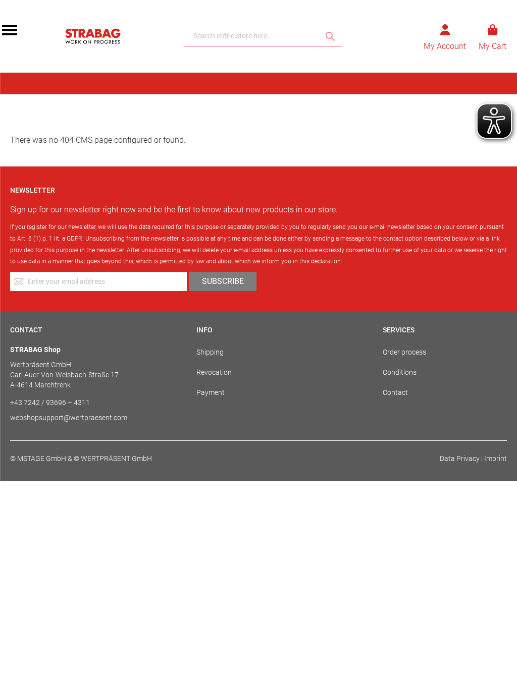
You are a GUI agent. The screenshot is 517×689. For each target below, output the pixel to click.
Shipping (210, 352)
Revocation (214, 372)
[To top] (496, 668)
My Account (445, 46)
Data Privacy (460, 458)
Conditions (400, 372)
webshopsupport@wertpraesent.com (68, 418)
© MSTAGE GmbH (38, 458)
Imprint (495, 458)
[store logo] (93, 36)
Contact (395, 392)
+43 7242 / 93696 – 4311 (50, 402)
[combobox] (262, 36)
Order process (404, 352)
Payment (210, 392)
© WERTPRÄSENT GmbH (113, 458)
